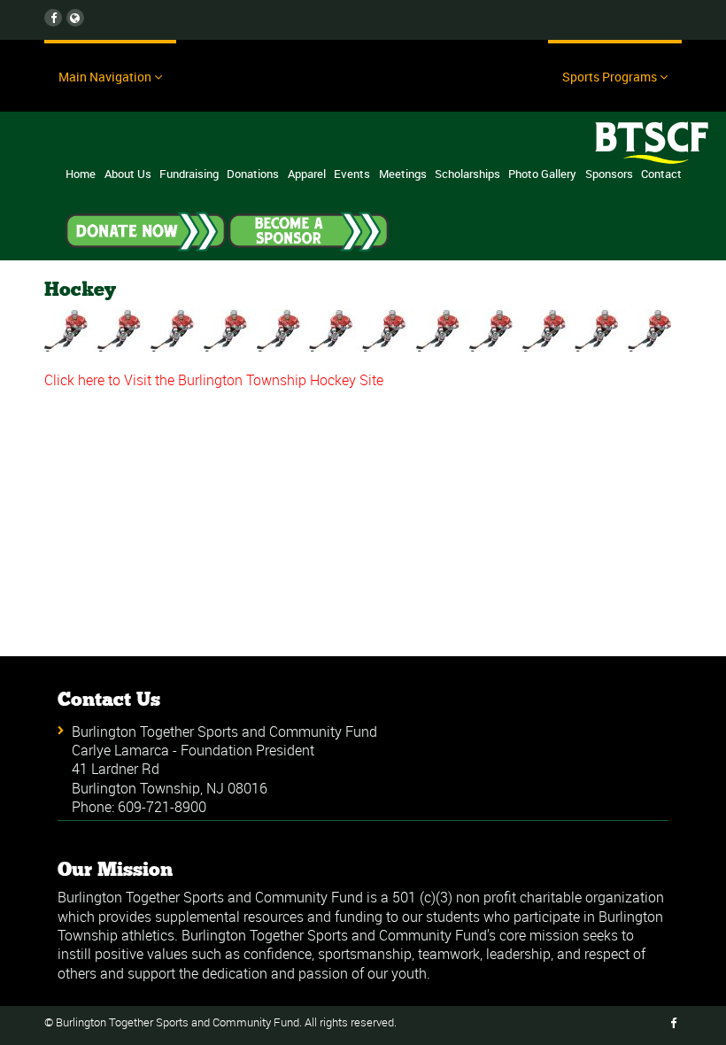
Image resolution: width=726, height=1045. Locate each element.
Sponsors (609, 174)
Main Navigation (104, 76)
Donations (253, 174)
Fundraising (189, 174)
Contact (661, 174)
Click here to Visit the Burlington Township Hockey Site (213, 380)
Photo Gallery (542, 174)
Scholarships (467, 174)
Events (352, 174)
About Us (127, 174)
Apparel (307, 174)
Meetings (403, 174)
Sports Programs (609, 76)
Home (81, 174)
